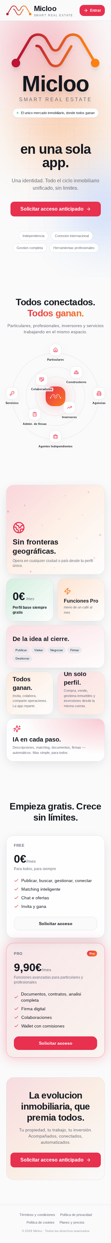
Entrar (95, 10)
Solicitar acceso (55, 923)
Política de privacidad (76, 1215)
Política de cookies (41, 1222)
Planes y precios (72, 1222)
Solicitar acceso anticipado (52, 209)
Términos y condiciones (37, 1215)
